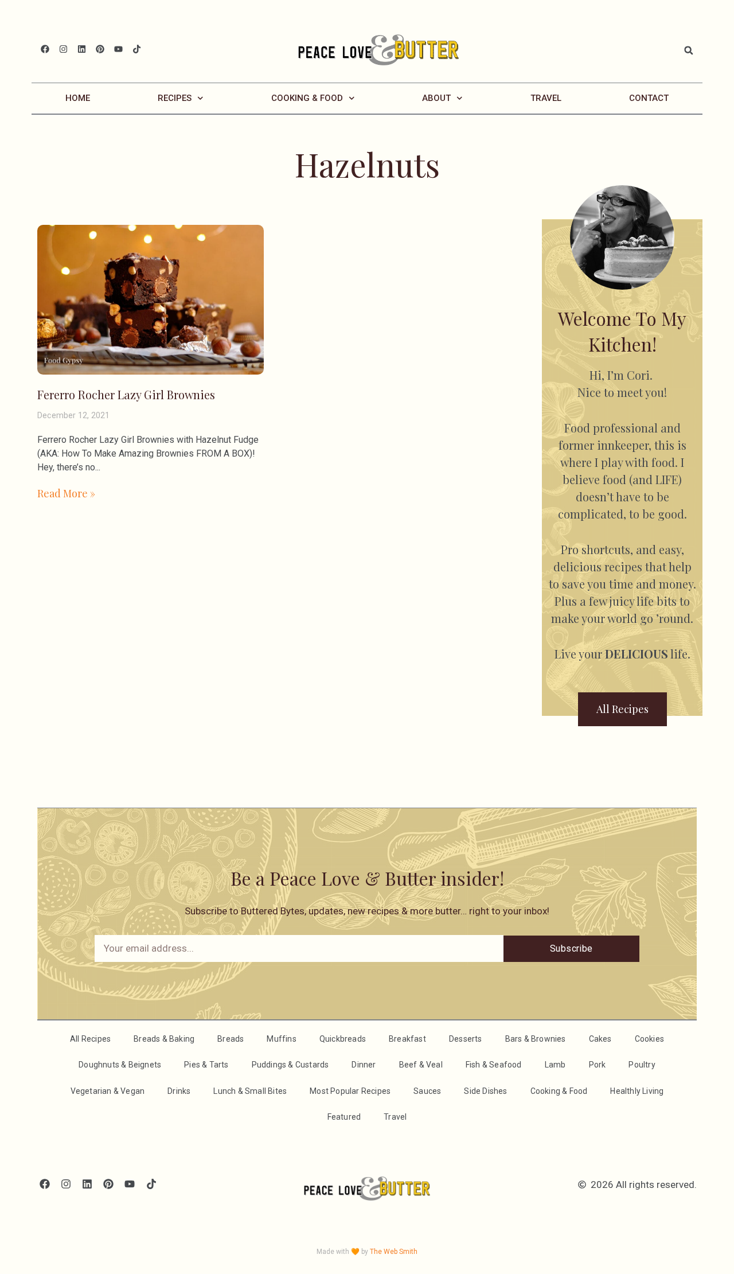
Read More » (66, 493)
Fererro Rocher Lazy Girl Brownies (126, 394)
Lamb (555, 1064)
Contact (649, 98)
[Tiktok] (137, 49)
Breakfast (407, 1038)
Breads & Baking (164, 1038)
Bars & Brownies (535, 1038)
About (436, 98)
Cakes (600, 1038)
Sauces (427, 1091)
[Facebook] (45, 49)
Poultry (641, 1064)
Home (77, 98)
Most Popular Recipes (350, 1091)
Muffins (281, 1038)
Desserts (465, 1038)
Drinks (178, 1091)
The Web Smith (393, 1252)
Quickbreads (342, 1038)
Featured (344, 1116)
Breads (230, 1038)
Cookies (649, 1038)
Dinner (364, 1064)
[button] (689, 50)
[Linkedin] (81, 49)
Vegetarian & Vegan (108, 1091)
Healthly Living (636, 1091)
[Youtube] (118, 49)
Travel (545, 98)
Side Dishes (485, 1091)
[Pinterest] (100, 49)
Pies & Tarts (206, 1064)
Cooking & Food (307, 98)
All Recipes (90, 1038)
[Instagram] (63, 49)
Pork (597, 1064)
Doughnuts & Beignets (120, 1064)
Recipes (175, 98)
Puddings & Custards (290, 1064)
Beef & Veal (421, 1064)
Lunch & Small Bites (250, 1091)
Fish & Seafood (494, 1064)
